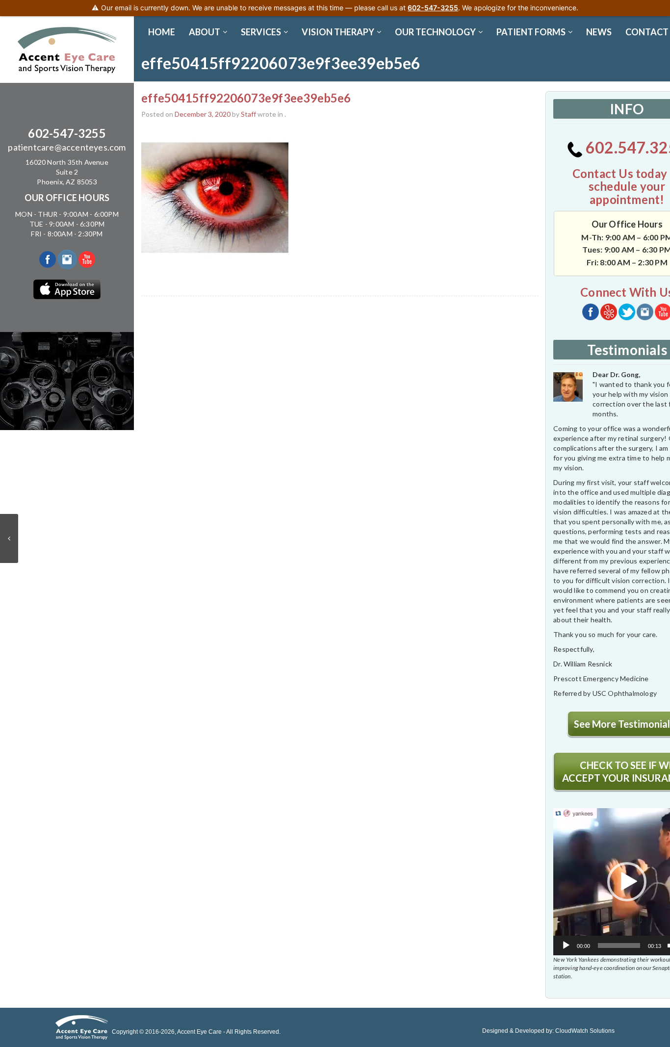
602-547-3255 (66, 133)
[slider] (619, 945)
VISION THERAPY (338, 31)
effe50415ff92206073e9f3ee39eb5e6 (246, 98)
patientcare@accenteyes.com (67, 147)
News (599, 31)
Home (161, 31)
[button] (626, 881)
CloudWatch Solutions (585, 1030)
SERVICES (261, 31)
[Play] (566, 945)
